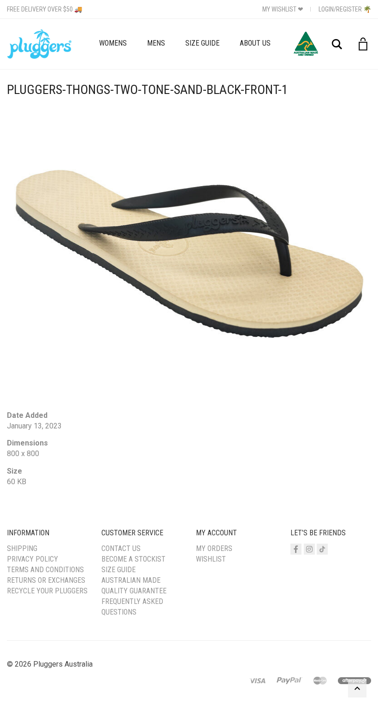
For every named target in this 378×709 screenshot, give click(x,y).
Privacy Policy (32, 559)
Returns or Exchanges (46, 580)
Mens (156, 43)
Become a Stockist (133, 559)
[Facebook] (295, 549)
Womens (113, 43)
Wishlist (211, 559)
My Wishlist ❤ (282, 9)
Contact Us (121, 548)
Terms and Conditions (45, 569)
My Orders (214, 548)
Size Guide (202, 43)
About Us (255, 43)
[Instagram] (309, 549)
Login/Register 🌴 (345, 9)
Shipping (22, 548)
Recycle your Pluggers (47, 590)
